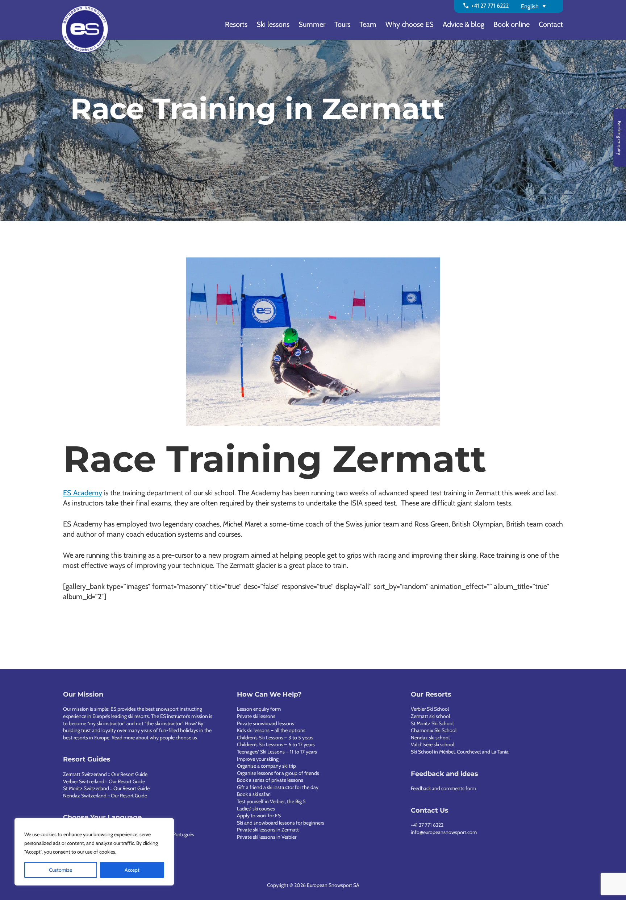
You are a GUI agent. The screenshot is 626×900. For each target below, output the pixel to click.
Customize (60, 870)
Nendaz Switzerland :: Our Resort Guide (105, 795)
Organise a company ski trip (266, 766)
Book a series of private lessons (270, 780)
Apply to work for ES (259, 815)
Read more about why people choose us (154, 737)
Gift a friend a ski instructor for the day (277, 787)
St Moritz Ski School (432, 723)
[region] (94, 851)
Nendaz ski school (430, 737)
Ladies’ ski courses (256, 808)
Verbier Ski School (430, 709)
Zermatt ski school (430, 716)
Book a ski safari (254, 794)
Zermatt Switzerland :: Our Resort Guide (105, 774)
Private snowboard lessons (265, 723)
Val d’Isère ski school (432, 744)
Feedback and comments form (443, 788)
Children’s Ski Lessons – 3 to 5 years (275, 737)
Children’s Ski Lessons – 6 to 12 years (276, 744)
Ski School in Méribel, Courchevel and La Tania (460, 751)
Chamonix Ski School (433, 730)
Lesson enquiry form (259, 709)
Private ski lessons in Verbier (266, 837)
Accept (132, 870)
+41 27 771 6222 (427, 825)
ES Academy (82, 492)
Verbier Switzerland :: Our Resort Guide (104, 781)
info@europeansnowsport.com (444, 832)
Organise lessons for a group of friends (278, 773)
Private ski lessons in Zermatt (268, 829)
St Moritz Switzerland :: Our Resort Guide (106, 788)
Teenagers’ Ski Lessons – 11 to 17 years (277, 751)
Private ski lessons (256, 716)
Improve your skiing (258, 759)
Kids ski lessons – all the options (271, 730)
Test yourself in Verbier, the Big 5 (271, 801)
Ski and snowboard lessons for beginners (280, 823)
